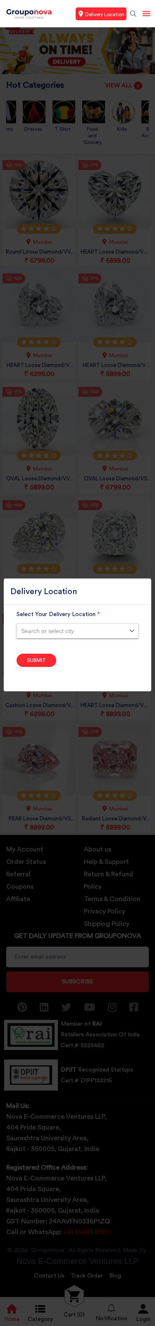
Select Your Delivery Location (58, 614)
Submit (36, 660)
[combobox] (77, 630)
